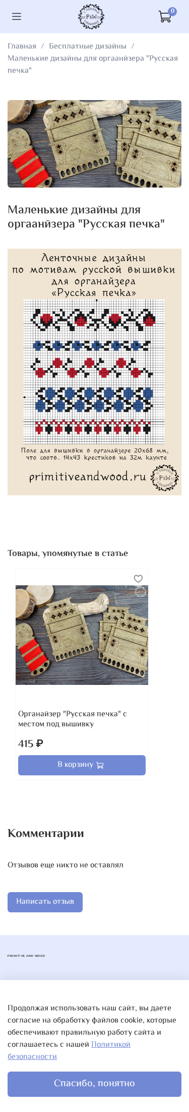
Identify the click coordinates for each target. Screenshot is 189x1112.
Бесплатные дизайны (88, 46)
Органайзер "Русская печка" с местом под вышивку (72, 719)
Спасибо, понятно (94, 1084)
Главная (22, 46)
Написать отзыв (45, 902)
